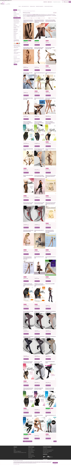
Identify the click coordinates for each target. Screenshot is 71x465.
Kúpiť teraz (26, 44)
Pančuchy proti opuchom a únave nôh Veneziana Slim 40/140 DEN (27, 257)
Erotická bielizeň (16, 19)
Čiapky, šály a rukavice (15, 32)
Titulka (19, 6)
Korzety (15, 35)
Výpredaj (15, 38)
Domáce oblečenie (16, 20)
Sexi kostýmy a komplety (16, 34)
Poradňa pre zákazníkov (39, 6)
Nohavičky (15, 15)
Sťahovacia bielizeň (16, 21)
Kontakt (70, 0)
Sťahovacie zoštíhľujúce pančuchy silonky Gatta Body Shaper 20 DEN (38, 122)
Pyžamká (15, 12)
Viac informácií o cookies (16, 464)
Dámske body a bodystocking (16, 29)
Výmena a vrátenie (64, 0)
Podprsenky (15, 25)
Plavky (15, 11)
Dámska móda (16, 16)
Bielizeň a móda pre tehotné (16, 27)
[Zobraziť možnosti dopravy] (17, 43)
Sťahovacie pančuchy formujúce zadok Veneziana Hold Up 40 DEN (50, 203)
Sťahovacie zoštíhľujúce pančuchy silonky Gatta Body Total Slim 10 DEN (27, 122)
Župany (15, 24)
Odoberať (15, 64)
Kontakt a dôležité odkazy (48, 6)
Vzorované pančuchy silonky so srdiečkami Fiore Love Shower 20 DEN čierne (39, 21)
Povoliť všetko (55, 462)
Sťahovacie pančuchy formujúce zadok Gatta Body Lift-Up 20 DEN (28, 389)
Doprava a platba (32, 6)
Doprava (68, 0)
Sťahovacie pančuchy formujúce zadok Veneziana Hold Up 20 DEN (50, 176)
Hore (24, 441)
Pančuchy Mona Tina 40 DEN (49, 283)
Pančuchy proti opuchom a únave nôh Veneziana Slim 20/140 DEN (49, 231)
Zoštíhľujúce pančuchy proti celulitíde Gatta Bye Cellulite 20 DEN (39, 284)
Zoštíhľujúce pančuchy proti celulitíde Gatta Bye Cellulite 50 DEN (28, 284)
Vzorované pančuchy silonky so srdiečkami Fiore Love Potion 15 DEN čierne (28, 21)
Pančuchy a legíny (16, 17)
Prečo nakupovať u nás (25, 6)
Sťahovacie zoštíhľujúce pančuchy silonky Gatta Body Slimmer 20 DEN (50, 122)
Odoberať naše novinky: (17, 58)
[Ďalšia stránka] (56, 441)
